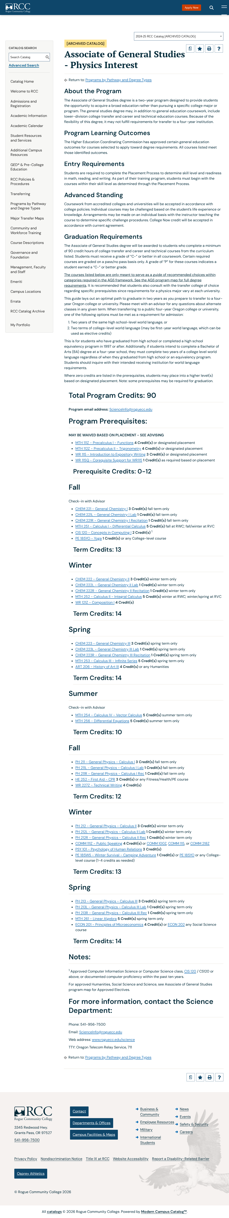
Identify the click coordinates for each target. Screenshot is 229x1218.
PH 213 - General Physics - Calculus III (106, 901)
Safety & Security (194, 1124)
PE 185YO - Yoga (88, 538)
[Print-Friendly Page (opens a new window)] (209, 48)
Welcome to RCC (24, 91)
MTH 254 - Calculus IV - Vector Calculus (108, 715)
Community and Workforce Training (26, 230)
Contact (79, 1111)
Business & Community (149, 1112)
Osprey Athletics (31, 1173)
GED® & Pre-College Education (27, 167)
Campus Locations (26, 291)
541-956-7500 (27, 1140)
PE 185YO (187, 855)
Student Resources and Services (26, 138)
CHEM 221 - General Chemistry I (101, 508)
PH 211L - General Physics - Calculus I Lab (109, 767)
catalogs (54, 1211)
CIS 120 (190, 971)
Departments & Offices (91, 1123)
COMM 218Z (200, 843)
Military (146, 1129)
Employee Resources (157, 1122)
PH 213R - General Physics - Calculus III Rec (111, 912)
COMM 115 (176, 843)
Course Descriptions (27, 242)
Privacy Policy (25, 1158)
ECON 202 (176, 924)
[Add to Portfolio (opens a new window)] (200, 48)
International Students (150, 1140)
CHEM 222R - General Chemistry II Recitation (112, 590)
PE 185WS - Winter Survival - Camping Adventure (115, 855)
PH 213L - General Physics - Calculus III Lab (110, 907)
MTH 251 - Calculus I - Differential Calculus (110, 526)
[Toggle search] (211, 7)
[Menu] (224, 8)
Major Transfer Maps (27, 218)
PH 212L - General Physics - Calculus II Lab (110, 831)
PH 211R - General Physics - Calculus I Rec (109, 773)
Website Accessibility (130, 1158)
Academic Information (29, 115)
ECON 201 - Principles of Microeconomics (109, 924)
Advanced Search (24, 65)
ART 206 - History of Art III (97, 666)
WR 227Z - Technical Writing (98, 785)
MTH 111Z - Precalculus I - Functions (104, 442)
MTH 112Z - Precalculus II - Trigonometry (108, 448)
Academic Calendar (27, 125)
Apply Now (191, 7)
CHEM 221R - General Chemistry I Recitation (111, 520)
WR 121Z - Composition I (94, 602)
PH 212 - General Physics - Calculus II (106, 826)
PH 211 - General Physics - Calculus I (105, 762)
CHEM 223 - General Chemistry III (102, 643)
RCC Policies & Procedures (23, 181)
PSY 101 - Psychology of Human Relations (108, 849)
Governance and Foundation (24, 255)
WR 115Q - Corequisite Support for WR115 (108, 460)
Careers (186, 1132)
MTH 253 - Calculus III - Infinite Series (106, 660)
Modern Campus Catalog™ (164, 1211)
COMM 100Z (157, 843)
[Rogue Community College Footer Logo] (33, 1113)
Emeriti (16, 281)
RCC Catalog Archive (28, 311)
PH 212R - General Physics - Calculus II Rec (110, 837)
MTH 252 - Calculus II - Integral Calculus (108, 596)
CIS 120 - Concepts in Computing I (103, 532)
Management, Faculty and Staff (28, 269)
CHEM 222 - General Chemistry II (102, 579)
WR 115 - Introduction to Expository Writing (110, 454)
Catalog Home (22, 81)
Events (185, 1116)
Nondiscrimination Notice (61, 1158)
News (184, 1109)
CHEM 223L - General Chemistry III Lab (107, 649)
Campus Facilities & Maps (94, 1134)
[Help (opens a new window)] (219, 48)
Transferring (20, 194)
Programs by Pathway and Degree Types (28, 206)
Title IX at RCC (97, 1158)
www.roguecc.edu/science (113, 1039)
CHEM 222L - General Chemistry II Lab (106, 585)
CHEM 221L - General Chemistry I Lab (105, 514)
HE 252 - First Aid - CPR (95, 779)
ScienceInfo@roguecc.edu (130, 409)
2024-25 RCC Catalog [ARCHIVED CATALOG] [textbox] (166, 36)
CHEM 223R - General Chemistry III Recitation (112, 655)
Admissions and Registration (24, 103)
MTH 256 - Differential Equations (102, 721)
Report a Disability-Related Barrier (180, 1158)
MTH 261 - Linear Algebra (96, 918)
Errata (16, 301)
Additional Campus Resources (26, 152)
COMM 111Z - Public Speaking (98, 843)
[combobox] (178, 36)
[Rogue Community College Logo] (18, 8)
